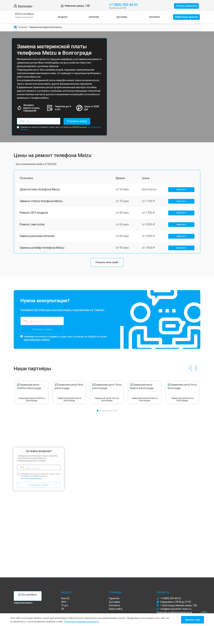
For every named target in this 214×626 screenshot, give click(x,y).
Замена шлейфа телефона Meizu (42, 247)
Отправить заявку (77, 121)
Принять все (192, 619)
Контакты (154, 17)
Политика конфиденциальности (81, 621)
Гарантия (94, 17)
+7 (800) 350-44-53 (123, 4)
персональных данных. (37, 339)
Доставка (121, 17)
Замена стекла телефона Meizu (41, 201)
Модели (62, 17)
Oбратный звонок (186, 17)
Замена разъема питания (37, 236)
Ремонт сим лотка (32, 224)
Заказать (181, 189)
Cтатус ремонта (186, 6)
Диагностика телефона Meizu (40, 189)
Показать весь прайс (107, 262)
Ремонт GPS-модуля (34, 212)
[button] (190, 368)
